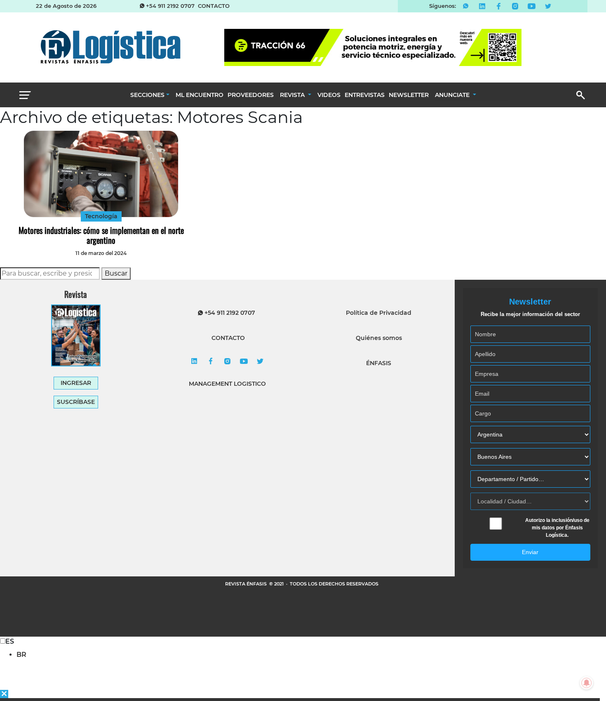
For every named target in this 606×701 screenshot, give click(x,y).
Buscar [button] (116, 273)
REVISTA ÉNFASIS (246, 584)
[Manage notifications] (586, 682)
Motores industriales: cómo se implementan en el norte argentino (101, 235)
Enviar (530, 552)
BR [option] (21, 655)
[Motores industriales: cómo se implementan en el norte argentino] (100, 173)
